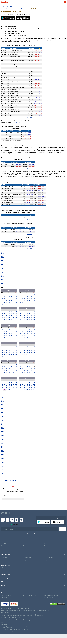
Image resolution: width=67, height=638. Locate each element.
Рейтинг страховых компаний (51, 595)
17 (4, 300)
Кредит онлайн (26, 548)
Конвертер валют (5, 548)
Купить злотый (47, 569)
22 (16, 300)
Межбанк (3, 545)
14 (13, 298)
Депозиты (25, 545)
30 (2, 304)
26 (9, 302)
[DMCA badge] (57, 604)
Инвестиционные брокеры (50, 543)
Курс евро (46, 541)
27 (11, 302)
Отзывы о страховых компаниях (30, 595)
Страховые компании (49, 597)
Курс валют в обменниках (29, 568)
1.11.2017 (18, 122)
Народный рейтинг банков (50, 548)
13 (11, 298)
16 (2, 300)
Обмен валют (4, 568)
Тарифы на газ (47, 545)
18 (6, 300)
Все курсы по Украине (10, 480)
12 (9, 298)
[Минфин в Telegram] (7, 520)
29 (16, 302)
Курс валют (4, 541)
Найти (62, 529)
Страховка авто (4, 597)
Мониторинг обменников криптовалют (10, 550)
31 (4, 304)
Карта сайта (5, 506)
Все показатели (7, 6)
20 (11, 300)
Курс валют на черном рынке (51, 568)
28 (13, 302)
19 (9, 300)
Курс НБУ (3, 543)
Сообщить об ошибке (33, 533)
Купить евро (26, 569)
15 (16, 298)
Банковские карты (27, 543)
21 (13, 300)
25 (6, 302)
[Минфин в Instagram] (16, 520)
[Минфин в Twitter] (12, 520)
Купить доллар (4, 569)
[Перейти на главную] (4, 2)
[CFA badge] (22, 604)
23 (2, 302)
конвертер (29, 117)
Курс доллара (26, 541)
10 (4, 298)
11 (6, 298)
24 (4, 302)
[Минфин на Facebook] (3, 520)
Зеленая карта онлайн (6, 595)
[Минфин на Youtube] (21, 520)
